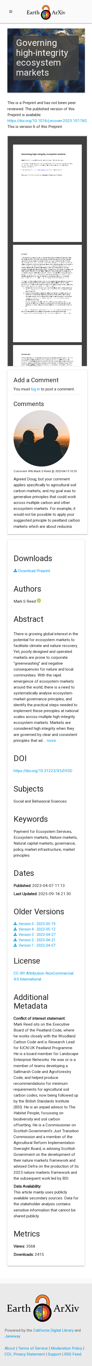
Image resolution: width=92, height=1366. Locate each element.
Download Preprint (33, 571)
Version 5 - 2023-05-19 (36, 924)
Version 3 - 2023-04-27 (36, 935)
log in (35, 389)
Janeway (12, 1336)
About (10, 1348)
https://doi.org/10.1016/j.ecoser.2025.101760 (47, 120)
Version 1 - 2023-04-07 (36, 945)
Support (54, 1354)
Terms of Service (33, 1348)
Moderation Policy (66, 1348)
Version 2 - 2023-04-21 (36, 940)
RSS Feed (72, 1354)
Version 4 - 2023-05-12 (36, 929)
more (51, 740)
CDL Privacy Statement (25, 1354)
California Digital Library (53, 1330)
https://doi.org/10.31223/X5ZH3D (43, 770)
